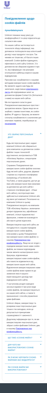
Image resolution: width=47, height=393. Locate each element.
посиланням (10, 124)
